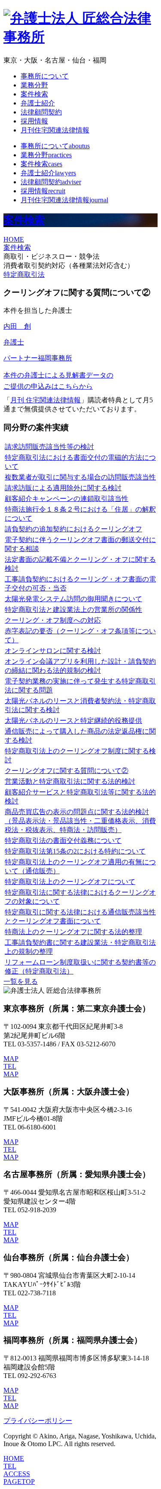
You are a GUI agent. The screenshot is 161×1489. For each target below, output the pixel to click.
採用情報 (34, 121)
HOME (13, 239)
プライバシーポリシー (37, 1420)
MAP (10, 1058)
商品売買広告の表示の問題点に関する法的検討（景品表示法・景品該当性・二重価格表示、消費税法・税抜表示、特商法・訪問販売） (80, 820)
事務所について (45, 76)
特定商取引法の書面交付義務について (63, 840)
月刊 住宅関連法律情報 (45, 400)
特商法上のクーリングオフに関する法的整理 (73, 931)
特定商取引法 (24, 274)
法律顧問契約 (41, 112)
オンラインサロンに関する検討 (53, 650)
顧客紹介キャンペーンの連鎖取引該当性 (66, 498)
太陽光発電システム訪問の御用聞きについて (73, 598)
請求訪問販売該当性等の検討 (49, 446)
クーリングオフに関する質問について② (66, 770)
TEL (9, 1066)
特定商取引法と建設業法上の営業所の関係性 (73, 609)
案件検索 (34, 94)
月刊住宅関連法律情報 (55, 130)
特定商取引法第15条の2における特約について (75, 851)
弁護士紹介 (38, 103)
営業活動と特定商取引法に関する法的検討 (70, 781)
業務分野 (34, 85)
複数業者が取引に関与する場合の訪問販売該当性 (80, 477)
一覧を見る (20, 981)
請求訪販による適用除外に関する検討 (63, 487)
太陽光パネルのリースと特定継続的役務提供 (73, 720)
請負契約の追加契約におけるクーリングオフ (73, 529)
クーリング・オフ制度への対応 (53, 620)
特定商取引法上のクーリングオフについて (70, 881)
